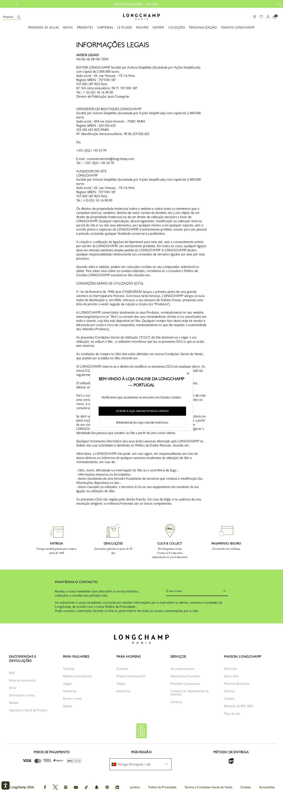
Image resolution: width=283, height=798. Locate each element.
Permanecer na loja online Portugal (142, 422)
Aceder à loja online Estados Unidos (142, 411)
